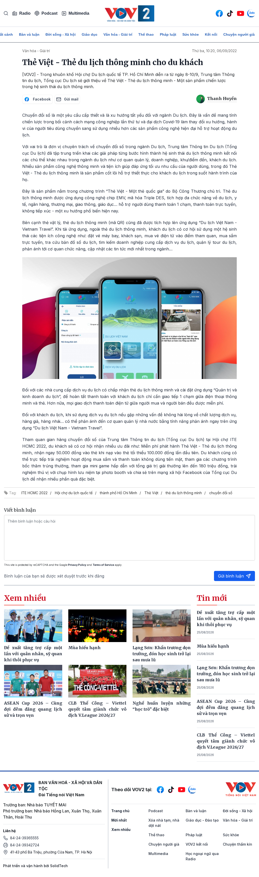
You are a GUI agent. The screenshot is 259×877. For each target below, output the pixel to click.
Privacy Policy (77, 564)
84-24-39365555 (24, 838)
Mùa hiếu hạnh (213, 646)
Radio (25, 13)
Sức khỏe (190, 34)
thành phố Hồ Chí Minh (118, 493)
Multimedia (79, 13)
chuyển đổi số (220, 493)
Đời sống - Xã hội (61, 34)
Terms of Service (103, 564)
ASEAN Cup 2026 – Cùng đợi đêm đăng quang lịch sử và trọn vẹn (226, 707)
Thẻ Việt (151, 493)
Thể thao (146, 34)
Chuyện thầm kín (237, 844)
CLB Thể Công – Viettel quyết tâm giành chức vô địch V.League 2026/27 (226, 741)
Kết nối (211, 34)
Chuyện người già (239, 34)
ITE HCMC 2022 (34, 493)
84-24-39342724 (24, 845)
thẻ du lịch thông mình (184, 493)
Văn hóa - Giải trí (117, 34)
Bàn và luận (29, 34)
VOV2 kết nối (197, 844)
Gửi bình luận (231, 576)
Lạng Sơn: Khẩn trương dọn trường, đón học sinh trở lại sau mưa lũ (226, 673)
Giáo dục (89, 34)
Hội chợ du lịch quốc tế (74, 493)
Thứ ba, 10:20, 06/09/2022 (214, 51)
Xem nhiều (121, 829)
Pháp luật (168, 34)
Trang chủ (120, 811)
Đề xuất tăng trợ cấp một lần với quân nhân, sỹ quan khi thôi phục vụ (226, 618)
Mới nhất (119, 820)
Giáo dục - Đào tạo (202, 820)
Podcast (49, 13)
